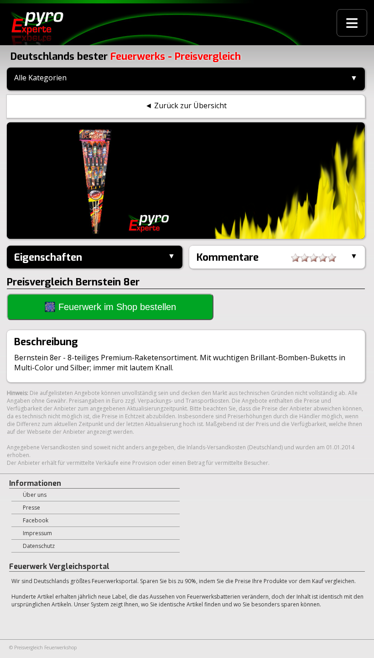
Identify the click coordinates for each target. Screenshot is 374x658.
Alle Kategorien (40, 78)
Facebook (35, 520)
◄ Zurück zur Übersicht (186, 105)
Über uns (35, 495)
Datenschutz (39, 546)
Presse (31, 507)
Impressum (37, 533)
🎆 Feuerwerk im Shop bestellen (110, 307)
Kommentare (228, 257)
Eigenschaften (48, 257)
